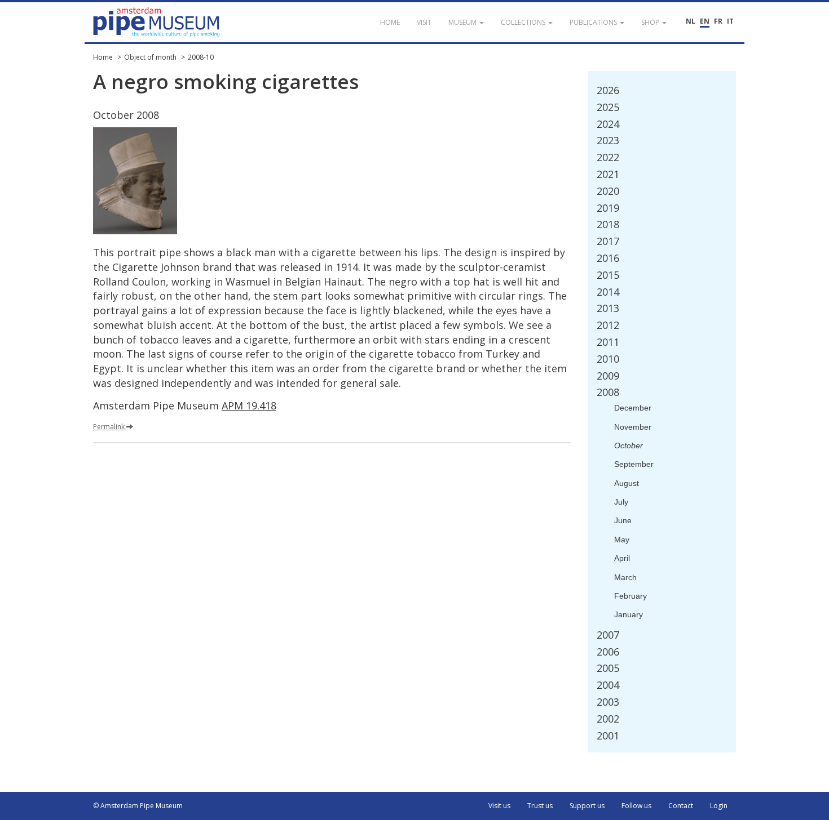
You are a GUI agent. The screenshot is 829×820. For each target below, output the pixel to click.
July (621, 501)
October (628, 445)
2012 (608, 325)
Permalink (109, 426)
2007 (608, 634)
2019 (608, 208)
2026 (608, 90)
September (634, 464)
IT (730, 21)
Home (103, 57)
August (626, 483)
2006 (608, 651)
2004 (608, 685)
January (628, 614)
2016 (608, 258)
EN (704, 21)
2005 (608, 668)
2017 (608, 241)
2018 (608, 224)
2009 (608, 375)
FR (718, 21)
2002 (608, 718)
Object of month (150, 57)
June (623, 520)
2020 (608, 191)
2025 (608, 107)
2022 (608, 157)
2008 (608, 392)
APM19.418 (249, 405)
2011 (608, 342)
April (622, 558)
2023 (608, 140)
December (632, 407)
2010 (608, 359)
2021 (608, 174)
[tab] (662, 90)
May (621, 539)
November (632, 426)
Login (718, 805)
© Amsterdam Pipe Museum (138, 805)
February (630, 595)
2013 (608, 308)
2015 (608, 275)
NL (690, 21)
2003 (608, 701)
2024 (608, 124)
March (625, 577)
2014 (608, 291)
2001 (608, 735)
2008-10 (201, 57)
